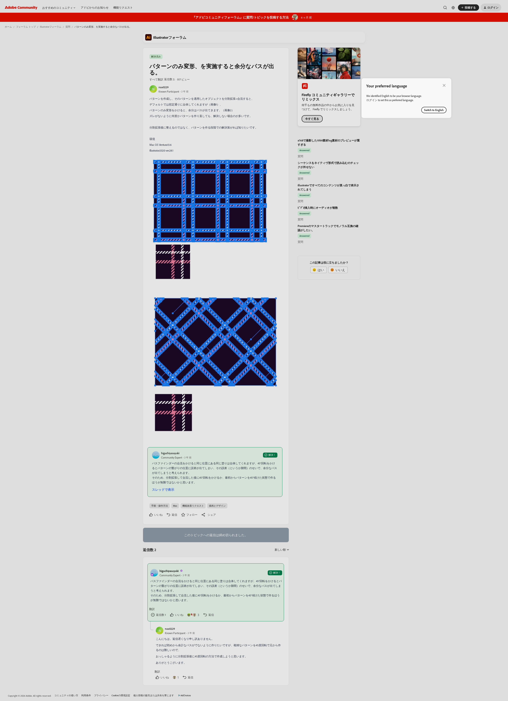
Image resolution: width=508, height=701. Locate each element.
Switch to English (434, 110)
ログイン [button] (371, 100)
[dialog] (406, 98)
